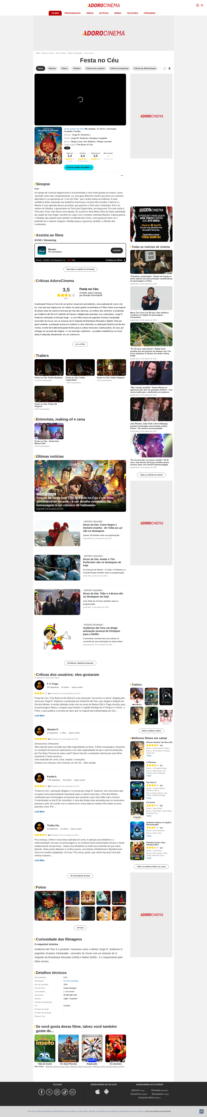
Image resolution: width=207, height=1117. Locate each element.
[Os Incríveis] (115, 1048)
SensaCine (135, 1094)
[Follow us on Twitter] (49, 1092)
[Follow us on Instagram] (57, 1092)
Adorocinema (95, 153)
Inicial (38, 53)
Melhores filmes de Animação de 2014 (108, 1066)
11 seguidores (52, 733)
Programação (72, 13)
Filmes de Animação (75, 53)
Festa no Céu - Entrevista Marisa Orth (46, 442)
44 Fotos (80, 928)
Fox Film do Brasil (71, 981)
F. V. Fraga (52, 684)
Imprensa (69, 153)
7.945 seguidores (54, 780)
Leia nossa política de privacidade (158, 1111)
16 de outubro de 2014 (74, 129)
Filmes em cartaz (48, 53)
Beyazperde (157, 1094)
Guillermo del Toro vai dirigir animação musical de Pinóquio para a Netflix (101, 631)
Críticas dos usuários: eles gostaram (67, 674)
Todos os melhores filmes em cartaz (151, 867)
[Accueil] (103, 5)
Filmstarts (156, 1090)
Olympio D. (53, 729)
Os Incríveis (116, 1064)
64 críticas (65, 687)
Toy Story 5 (151, 782)
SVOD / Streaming (45, 240)
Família (77, 131)
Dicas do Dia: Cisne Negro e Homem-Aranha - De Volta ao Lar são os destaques (103, 527)
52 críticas (64, 829)
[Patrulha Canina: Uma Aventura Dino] (137, 850)
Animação (111, 129)
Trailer (148, 756)
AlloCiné (135, 1090)
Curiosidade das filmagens (59, 939)
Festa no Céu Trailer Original (110, 377)
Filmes (55, 13)
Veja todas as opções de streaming (80, 269)
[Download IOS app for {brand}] (99, 1091)
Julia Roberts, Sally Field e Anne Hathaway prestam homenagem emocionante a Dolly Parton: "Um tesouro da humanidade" (149, 426)
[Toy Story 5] (137, 790)
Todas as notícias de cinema (151, 475)
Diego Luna (76, 141)
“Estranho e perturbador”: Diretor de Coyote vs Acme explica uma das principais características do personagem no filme (151, 278)
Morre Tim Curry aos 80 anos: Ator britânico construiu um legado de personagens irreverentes (149, 315)
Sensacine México (146, 1097)
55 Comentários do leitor (80, 876)
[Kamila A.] (39, 778)
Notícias (104, 13)
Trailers (42, 355)
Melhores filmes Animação (81, 1066)
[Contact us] (73, 1092)
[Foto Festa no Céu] (49, 906)
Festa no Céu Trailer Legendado (75, 378)
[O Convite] (137, 810)
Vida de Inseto (45, 1064)
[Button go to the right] (169, 68)
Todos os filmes (60, 53)
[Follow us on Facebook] (42, 1092)
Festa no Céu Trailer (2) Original (45, 405)
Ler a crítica (80, 344)
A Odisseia (151, 762)
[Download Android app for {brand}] (108, 1091)
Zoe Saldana (89, 141)
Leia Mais (39, 715)
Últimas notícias (50, 456)
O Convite (150, 802)
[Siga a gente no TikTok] (65, 1092)
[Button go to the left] (164, 68)
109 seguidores (53, 687)
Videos (90, 13)
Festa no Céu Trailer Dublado (48, 377)
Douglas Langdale (98, 138)
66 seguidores (52, 829)
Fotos (41, 887)
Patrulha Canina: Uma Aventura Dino (155, 843)
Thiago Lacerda (104, 141)
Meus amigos (108, 153)
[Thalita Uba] (39, 827)
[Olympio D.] (39, 731)
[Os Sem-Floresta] (68, 1048)
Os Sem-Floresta (68, 1064)
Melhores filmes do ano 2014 (57, 1066)
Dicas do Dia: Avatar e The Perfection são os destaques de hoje (102, 562)
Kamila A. (52, 776)
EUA (65, 977)
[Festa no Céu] (48, 145)
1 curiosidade (69, 991)
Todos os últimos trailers (151, 731)
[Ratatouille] (92, 1048)
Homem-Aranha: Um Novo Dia (159, 742)
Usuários (83, 153)
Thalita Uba (53, 825)
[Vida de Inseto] (44, 1048)
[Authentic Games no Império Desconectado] (137, 830)
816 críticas (67, 780)
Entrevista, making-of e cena (60, 419)
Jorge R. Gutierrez (80, 135)
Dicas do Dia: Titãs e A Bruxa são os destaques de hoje (103, 595)
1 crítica (63, 733)
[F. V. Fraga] (39, 685)
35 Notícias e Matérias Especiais (80, 663)
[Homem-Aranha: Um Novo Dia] (137, 750)
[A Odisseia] (137, 770)
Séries (117, 13)
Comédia (68, 131)
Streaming (149, 13)
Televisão (132, 13)
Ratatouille (92, 1064)
